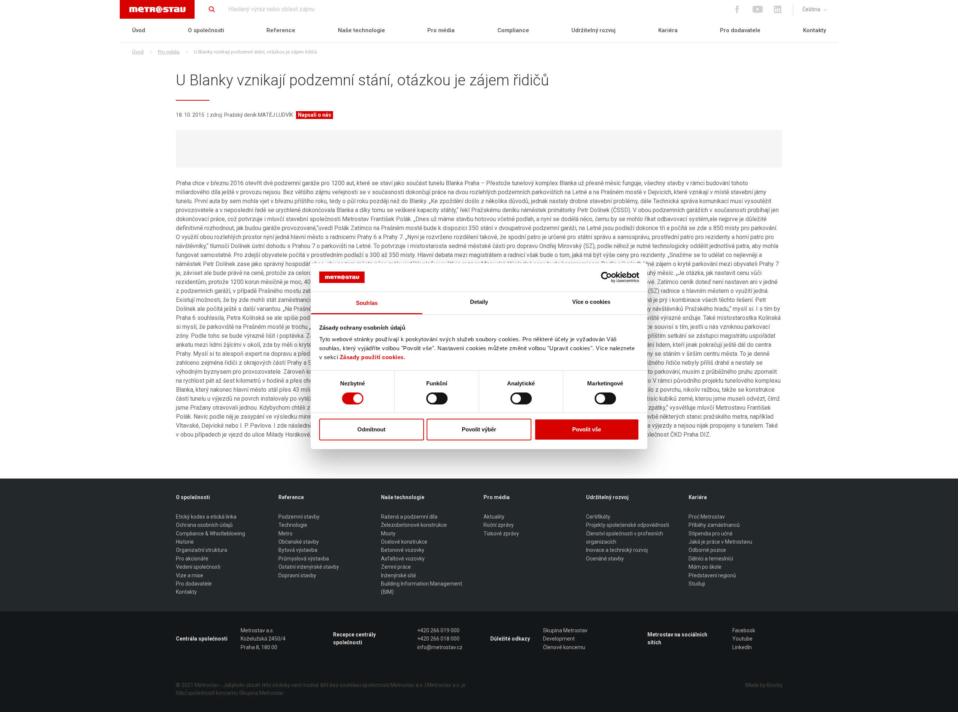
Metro (285, 534)
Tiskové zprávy (501, 534)
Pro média (441, 30)
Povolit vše (586, 429)
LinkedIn (742, 647)
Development (559, 639)
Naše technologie (361, 30)
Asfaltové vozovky (403, 559)
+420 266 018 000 (438, 639)
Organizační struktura (201, 550)
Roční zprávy (498, 525)
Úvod (138, 30)
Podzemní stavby (299, 517)
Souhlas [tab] (367, 303)
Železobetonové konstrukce (414, 525)
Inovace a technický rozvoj (617, 550)
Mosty (388, 534)
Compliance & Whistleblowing (210, 534)
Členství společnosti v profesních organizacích (624, 538)
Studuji (697, 584)
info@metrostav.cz (440, 647)
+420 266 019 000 (438, 630)
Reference (280, 30)
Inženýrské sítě (398, 575)
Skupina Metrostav (565, 630)
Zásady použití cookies (372, 357)
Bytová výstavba (297, 550)
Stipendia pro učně (710, 534)
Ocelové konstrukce (404, 542)
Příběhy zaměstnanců (714, 525)
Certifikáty (598, 517)
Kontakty (814, 30)
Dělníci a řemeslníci (711, 559)
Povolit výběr (479, 429)
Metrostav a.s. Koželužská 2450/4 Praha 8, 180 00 (263, 638)
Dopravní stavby (297, 575)
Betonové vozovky (402, 550)
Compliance (513, 30)
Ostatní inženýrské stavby (308, 567)
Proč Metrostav (707, 517)
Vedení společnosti (198, 567)
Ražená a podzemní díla (409, 517)
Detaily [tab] (479, 302)
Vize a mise (189, 575)
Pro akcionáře (192, 559)
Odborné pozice (707, 550)
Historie (185, 542)
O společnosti (206, 30)
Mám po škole (705, 567)
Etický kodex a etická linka (206, 517)
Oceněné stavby (605, 559)
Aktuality (493, 517)
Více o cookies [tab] (591, 302)
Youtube (742, 639)
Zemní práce (396, 567)
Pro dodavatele (740, 30)
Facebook (743, 630)
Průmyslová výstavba (303, 559)
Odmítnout (371, 429)
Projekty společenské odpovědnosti (627, 525)
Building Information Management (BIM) (421, 588)
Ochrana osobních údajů (204, 525)
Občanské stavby (298, 542)
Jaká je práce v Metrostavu (720, 542)
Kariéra (668, 30)
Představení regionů (712, 575)
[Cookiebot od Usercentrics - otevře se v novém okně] (606, 277)
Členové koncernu (564, 647)
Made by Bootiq (763, 685)
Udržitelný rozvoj (593, 30)
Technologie (292, 525)
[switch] (437, 398)
